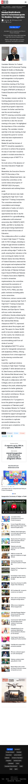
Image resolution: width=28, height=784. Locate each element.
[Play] (3, 512)
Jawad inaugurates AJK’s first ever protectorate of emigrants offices (14, 455)
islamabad (10, 763)
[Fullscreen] (24, 512)
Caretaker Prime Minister (11, 766)
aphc (16, 769)
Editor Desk (6, 20)
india (21, 766)
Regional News (23, 779)
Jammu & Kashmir (14, 779)
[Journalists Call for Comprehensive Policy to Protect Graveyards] (14, 478)
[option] (14, 481)
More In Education (13, 467)
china (17, 763)
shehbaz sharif (17, 760)
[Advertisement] (14, 722)
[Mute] (22, 512)
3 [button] (15, 493)
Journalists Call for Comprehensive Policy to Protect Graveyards (14, 32)
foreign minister (10, 752)
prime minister (17, 755)
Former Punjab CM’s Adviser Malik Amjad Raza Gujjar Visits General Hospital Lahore (15, 36)
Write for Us (18, 780)
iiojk (11, 769)
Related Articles (13, 465)
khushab (19, 752)
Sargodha (8, 760)
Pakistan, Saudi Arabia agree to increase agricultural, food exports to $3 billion (14, 40)
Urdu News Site (10, 780)
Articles (7, 779)
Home (3, 6)
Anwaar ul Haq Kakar (17, 757)
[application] (14, 506)
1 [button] (12, 493)
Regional (24, 484)
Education (8, 6)
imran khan (8, 755)
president (17, 749)
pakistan (7, 757)
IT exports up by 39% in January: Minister (14, 445)
